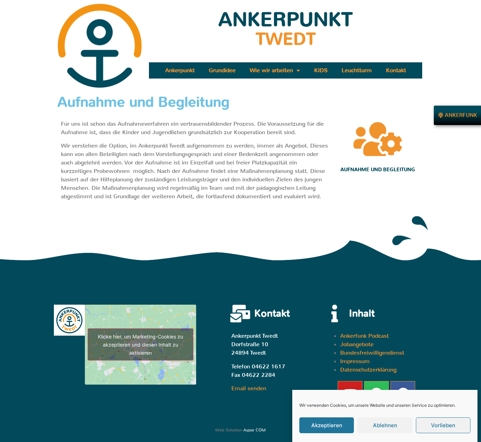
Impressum (355, 361)
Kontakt (396, 70)
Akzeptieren (326, 425)
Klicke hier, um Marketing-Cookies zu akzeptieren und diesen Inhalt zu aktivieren (140, 345)
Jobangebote (357, 344)
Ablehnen (385, 425)
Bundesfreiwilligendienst (372, 352)
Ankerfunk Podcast (364, 336)
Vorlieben (443, 425)
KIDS (320, 70)
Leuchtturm (357, 70)
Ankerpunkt (180, 70)
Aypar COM (254, 430)
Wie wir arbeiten (271, 70)
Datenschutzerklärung (368, 369)
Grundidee (222, 70)
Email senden (248, 388)
